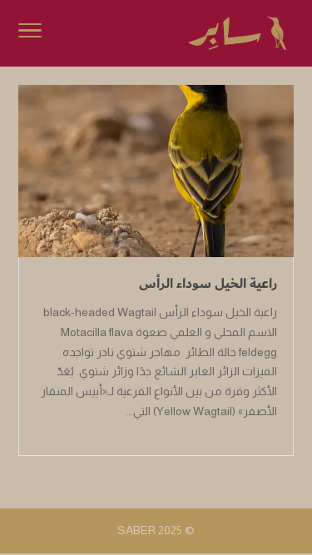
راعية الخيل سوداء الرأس (208, 283)
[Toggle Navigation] (30, 33)
